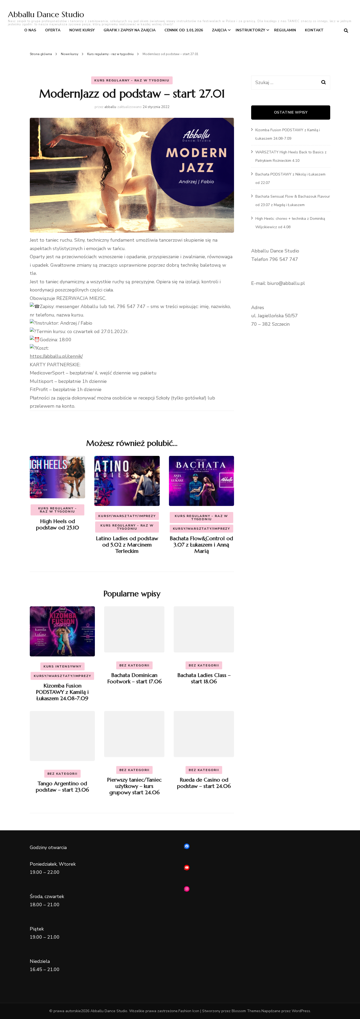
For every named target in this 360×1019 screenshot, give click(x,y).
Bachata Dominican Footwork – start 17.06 (134, 678)
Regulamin (285, 30)
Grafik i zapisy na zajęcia (129, 30)
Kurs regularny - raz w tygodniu (131, 80)
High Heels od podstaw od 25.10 (57, 524)
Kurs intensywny (62, 666)
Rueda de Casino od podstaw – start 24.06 (204, 783)
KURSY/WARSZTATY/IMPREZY (126, 516)
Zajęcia (219, 30)
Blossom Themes (246, 1010)
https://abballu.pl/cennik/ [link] (56, 356)
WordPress (301, 1010)
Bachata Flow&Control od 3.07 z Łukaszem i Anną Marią (201, 544)
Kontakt (314, 30)
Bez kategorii (134, 665)
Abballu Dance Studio (46, 14)
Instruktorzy (250, 30)
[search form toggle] (346, 30)
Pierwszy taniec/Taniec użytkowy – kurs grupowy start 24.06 (134, 786)
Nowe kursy (82, 30)
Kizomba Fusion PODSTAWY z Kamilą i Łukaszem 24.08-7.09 (62, 692)
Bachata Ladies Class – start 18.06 (204, 678)
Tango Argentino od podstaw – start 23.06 (62, 786)
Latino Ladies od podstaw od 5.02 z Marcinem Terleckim (127, 544)
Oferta (52, 30)
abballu (110, 107)
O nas (30, 30)
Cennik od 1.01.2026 (183, 30)
